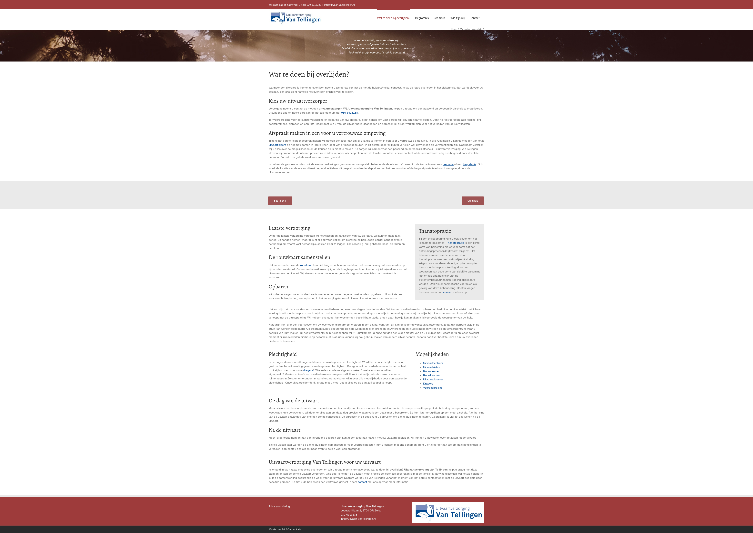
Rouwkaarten (431, 375)
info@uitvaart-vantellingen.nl (339, 5)
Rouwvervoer (431, 371)
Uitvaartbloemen (433, 379)
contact (447, 292)
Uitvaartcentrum (433, 363)
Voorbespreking (433, 387)
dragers (308, 370)
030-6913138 (349, 112)
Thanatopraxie (455, 242)
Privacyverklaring (279, 506)
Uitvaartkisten (431, 367)
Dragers (428, 383)
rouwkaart (306, 265)
